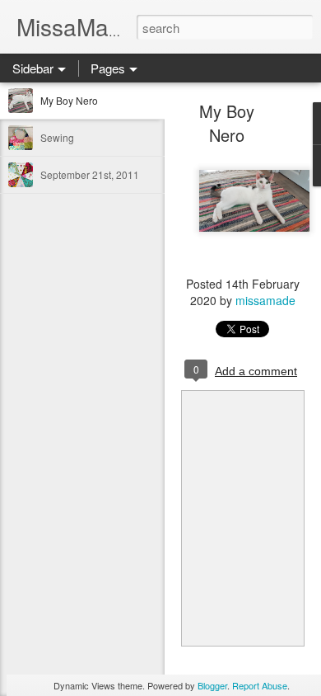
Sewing (57, 137)
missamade (265, 300)
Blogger (212, 685)
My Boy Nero (69, 100)
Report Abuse (259, 685)
